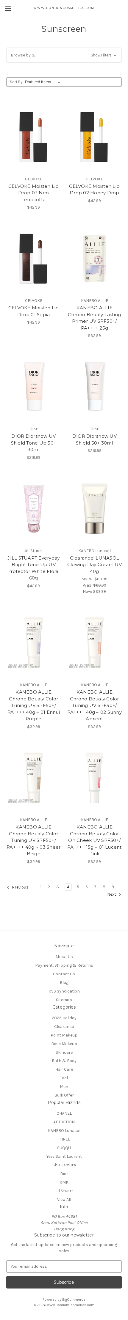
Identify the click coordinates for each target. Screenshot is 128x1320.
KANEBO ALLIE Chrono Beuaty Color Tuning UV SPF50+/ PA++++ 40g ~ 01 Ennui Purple (33, 705)
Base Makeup (64, 1043)
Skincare (64, 1052)
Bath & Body (64, 1060)
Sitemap (64, 999)
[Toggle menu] (8, 8)
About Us (64, 956)
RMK (64, 1182)
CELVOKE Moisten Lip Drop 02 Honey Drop (94, 189)
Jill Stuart (64, 1190)
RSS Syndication (64, 991)
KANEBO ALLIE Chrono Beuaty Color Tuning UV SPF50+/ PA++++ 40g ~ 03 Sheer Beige (33, 840)
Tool (64, 1077)
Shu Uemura (64, 1165)
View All (64, 1199)
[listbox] (44, 82)
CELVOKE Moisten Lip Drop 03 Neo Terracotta (33, 192)
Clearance (64, 1026)
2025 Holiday (64, 1017)
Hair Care (64, 1069)
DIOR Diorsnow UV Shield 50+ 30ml (94, 439)
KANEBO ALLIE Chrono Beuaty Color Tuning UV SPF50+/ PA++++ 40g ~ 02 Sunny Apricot (94, 705)
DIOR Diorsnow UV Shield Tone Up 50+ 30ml (34, 442)
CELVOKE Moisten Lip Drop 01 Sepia (33, 311)
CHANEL (64, 1113)
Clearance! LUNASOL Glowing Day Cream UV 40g (94, 564)
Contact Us (64, 973)
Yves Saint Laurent (64, 1156)
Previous (20, 887)
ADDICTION (64, 1121)
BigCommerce (73, 1299)
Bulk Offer (64, 1095)
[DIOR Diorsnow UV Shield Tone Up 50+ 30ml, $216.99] (33, 387)
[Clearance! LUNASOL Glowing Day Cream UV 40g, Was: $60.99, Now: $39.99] (94, 509)
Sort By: (16, 82)
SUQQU (64, 1147)
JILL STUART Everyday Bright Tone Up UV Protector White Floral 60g (33, 568)
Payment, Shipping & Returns (64, 965)
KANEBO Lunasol (64, 1130)
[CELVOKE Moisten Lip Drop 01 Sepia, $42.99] (33, 258)
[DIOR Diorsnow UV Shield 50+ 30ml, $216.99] (94, 387)
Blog (64, 982)
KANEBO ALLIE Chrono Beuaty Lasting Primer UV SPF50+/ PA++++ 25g (94, 318)
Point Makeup (64, 1035)
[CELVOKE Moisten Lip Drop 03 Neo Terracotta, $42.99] (33, 137)
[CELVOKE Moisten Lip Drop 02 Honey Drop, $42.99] (94, 137)
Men (64, 1086)
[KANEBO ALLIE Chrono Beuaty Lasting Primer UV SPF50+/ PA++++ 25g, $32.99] (94, 258)
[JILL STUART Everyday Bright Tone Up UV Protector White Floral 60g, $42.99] (33, 509)
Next (112, 894)
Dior (64, 1173)
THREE (64, 1139)
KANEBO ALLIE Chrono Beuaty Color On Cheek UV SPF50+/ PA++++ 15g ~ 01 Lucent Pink (94, 840)
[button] (64, 55)
